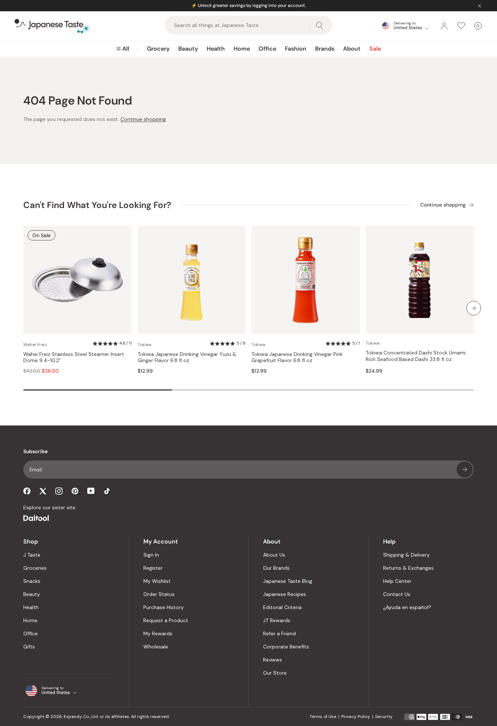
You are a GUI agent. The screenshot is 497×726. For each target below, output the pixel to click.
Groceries (35, 568)
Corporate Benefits (286, 646)
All (125, 48)
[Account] (444, 25)
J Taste (31, 555)
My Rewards (157, 633)
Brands (324, 48)
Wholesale (155, 646)
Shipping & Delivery (406, 555)
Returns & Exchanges (408, 568)
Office (267, 48)
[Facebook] (27, 491)
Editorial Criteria (282, 607)
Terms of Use (323, 716)
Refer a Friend (279, 633)
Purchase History (163, 607)
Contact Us (396, 594)
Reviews (272, 659)
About (352, 48)
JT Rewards (276, 620)
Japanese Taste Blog (287, 581)
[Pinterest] (75, 491)
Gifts (29, 646)
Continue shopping (143, 119)
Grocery (158, 48)
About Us (274, 555)
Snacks (31, 581)
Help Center (397, 581)
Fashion (295, 48)
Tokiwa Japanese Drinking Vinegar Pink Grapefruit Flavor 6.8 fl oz (297, 357)
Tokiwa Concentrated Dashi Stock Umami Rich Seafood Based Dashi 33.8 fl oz (416, 356)
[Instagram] (59, 491)
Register (153, 568)
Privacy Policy (355, 716)
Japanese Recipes (284, 594)
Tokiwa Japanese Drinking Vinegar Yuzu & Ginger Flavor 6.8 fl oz (187, 357)
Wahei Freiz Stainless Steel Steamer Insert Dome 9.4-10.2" (73, 357)
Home (242, 48)
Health (216, 48)
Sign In (151, 555)
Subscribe (465, 470)
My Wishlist (157, 581)
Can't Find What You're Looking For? (97, 205)
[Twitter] (43, 491)
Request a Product (165, 620)
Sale (375, 48)
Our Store (275, 673)
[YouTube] (91, 490)
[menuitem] (123, 49)
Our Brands (276, 568)
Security (384, 716)
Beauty (188, 48)
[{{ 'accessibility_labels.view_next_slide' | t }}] (473, 308)
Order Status (159, 594)
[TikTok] (107, 491)
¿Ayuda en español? (407, 607)
